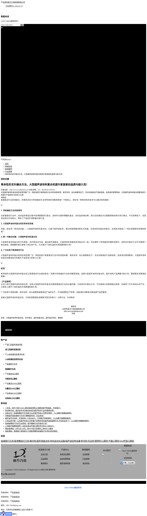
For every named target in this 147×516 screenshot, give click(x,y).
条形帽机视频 (14, 122)
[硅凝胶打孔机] (11, 364)
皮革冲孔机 (13, 52)
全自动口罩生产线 (16, 73)
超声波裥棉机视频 (16, 106)
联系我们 (12, 132)
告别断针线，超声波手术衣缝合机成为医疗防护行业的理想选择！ (30, 410)
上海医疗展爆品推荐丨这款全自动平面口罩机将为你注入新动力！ (30, 426)
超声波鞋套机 (14, 65)
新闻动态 (8, 166)
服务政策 (12, 135)
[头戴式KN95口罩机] (13, 383)
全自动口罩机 (14, 44)
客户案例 (12, 96)
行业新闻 (12, 91)
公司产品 (8, 42)
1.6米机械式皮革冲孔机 (14, 359)
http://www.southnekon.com (73, 311)
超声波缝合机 (14, 49)
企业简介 (12, 129)
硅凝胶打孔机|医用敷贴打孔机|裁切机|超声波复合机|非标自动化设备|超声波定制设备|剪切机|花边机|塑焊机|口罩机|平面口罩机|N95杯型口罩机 (67, 441)
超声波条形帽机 (15, 60)
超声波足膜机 (14, 67)
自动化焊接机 (65, 459)
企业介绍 (44, 454)
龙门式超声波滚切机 (13, 349)
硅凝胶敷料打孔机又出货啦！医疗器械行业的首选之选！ (26, 423)
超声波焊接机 (14, 78)
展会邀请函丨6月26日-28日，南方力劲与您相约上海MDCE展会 (29, 429)
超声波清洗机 (14, 80)
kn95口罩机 (9, 34)
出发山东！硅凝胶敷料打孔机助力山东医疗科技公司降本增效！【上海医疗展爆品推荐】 (38, 413)
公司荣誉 (12, 142)
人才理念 (12, 145)
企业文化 (12, 137)
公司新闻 (12, 88)
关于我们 (8, 127)
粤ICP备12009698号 (8, 474)
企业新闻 (86, 454)
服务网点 (12, 150)
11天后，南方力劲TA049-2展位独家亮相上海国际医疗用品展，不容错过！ (33, 408)
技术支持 (12, 93)
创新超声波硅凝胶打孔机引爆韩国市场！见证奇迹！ (25, 416)
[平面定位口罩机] (12, 374)
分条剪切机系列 (15, 57)
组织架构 (12, 140)
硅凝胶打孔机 (10, 39)
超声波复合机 (10, 36)
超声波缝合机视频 (16, 109)
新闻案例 (12, 85)
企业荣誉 (44, 459)
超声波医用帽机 (15, 62)
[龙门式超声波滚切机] (13, 345)
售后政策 (12, 153)
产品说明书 (13, 98)
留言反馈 (8, 155)
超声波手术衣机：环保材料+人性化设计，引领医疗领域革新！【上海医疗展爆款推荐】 (38, 418)
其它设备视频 (14, 124)
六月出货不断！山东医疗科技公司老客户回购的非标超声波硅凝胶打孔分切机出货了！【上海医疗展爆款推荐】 (47, 421)
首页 (7, 31)
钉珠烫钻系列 (14, 54)
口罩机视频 (13, 104)
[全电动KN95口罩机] (13, 393)
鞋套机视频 (13, 119)
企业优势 (12, 147)
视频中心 (8, 101)
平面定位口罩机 (11, 379)
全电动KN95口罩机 (12, 398)
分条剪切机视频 (15, 116)
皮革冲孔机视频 (15, 111)
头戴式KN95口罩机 (12, 388)
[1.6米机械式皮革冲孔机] (15, 354)
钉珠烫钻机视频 (15, 114)
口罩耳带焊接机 (15, 70)
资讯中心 (8, 83)
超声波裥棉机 (14, 47)
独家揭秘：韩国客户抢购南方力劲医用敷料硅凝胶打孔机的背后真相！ (32, 431)
